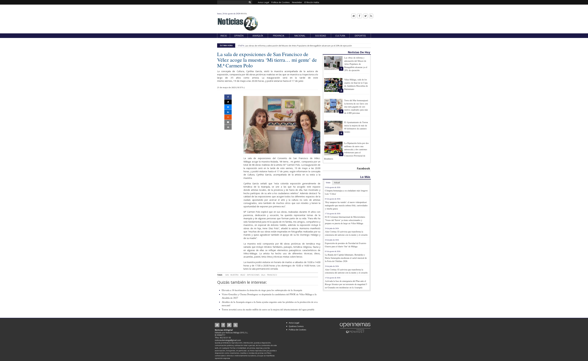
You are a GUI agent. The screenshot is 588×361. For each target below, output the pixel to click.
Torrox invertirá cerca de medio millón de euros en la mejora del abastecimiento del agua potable (268, 309)
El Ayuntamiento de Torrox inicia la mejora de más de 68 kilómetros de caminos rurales (356, 127)
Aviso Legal (294, 322)
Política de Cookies (297, 329)
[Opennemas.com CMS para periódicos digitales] (355, 327)
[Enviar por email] (228, 122)
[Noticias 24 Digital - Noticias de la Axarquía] (237, 22)
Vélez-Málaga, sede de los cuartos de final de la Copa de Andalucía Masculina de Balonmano (356, 84)
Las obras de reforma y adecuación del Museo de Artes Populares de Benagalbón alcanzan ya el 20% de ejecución (298, 45)
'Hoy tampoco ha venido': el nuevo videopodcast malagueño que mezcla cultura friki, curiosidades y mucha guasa (346, 205)
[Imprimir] (228, 127)
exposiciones (253, 275)
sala (263, 275)
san (227, 275)
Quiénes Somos (296, 326)
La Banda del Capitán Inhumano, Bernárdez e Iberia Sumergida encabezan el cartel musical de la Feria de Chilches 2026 (346, 258)
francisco (272, 275)
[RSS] (371, 16)
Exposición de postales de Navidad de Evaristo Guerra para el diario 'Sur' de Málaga (345, 245)
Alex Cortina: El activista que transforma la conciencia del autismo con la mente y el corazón (346, 233)
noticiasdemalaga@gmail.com (228, 340)
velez (242, 275)
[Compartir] (228, 96)
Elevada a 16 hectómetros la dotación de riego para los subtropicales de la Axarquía (262, 290)
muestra (234, 275)
